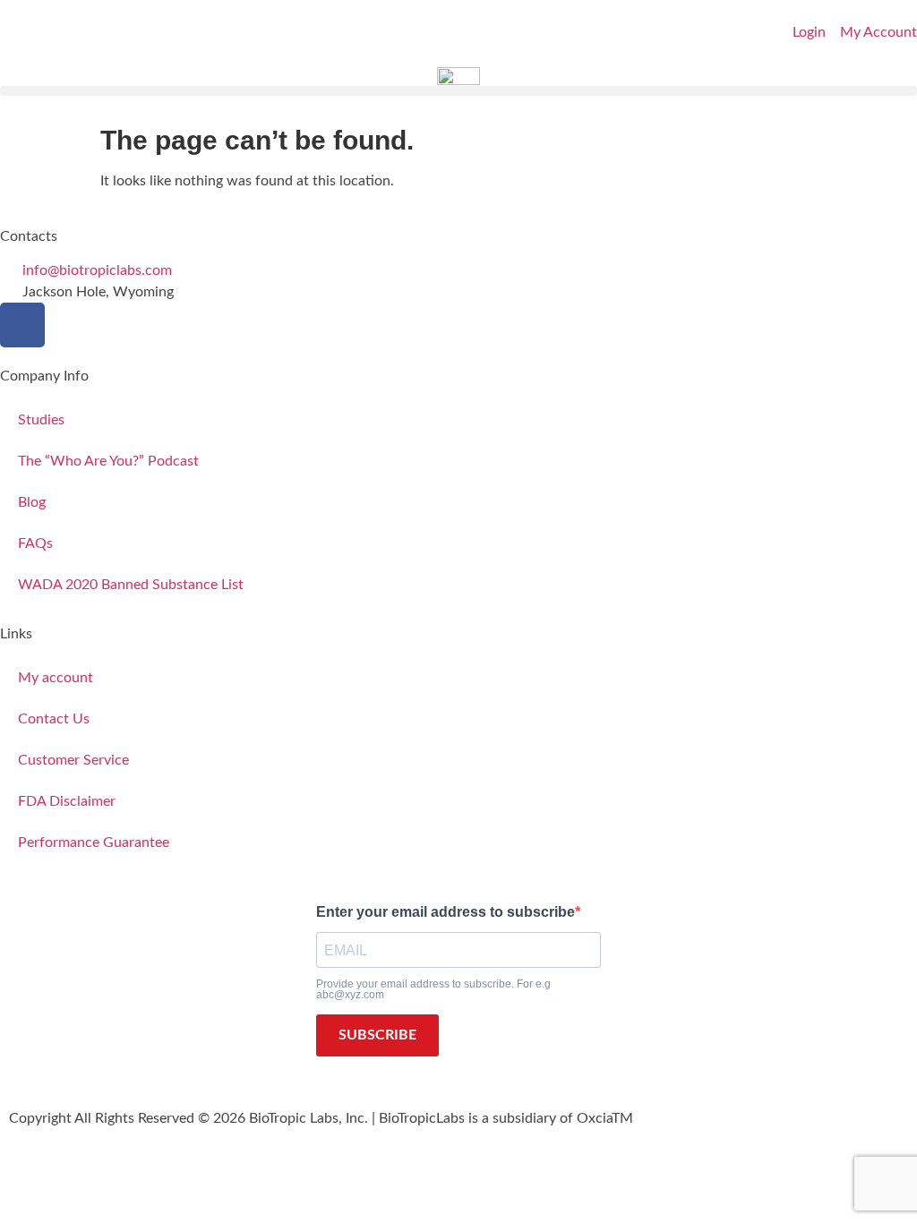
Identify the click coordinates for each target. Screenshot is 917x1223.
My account (55, 678)
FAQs (35, 543)
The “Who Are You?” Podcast (108, 461)
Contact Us (54, 719)
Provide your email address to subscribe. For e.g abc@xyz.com (433, 989)
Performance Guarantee (93, 842)
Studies (41, 420)
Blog (32, 502)
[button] (458, 91)
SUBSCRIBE (377, 1035)
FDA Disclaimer (67, 801)
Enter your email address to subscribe (445, 912)
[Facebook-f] (22, 325)
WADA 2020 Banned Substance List (131, 584)
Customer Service (73, 760)
